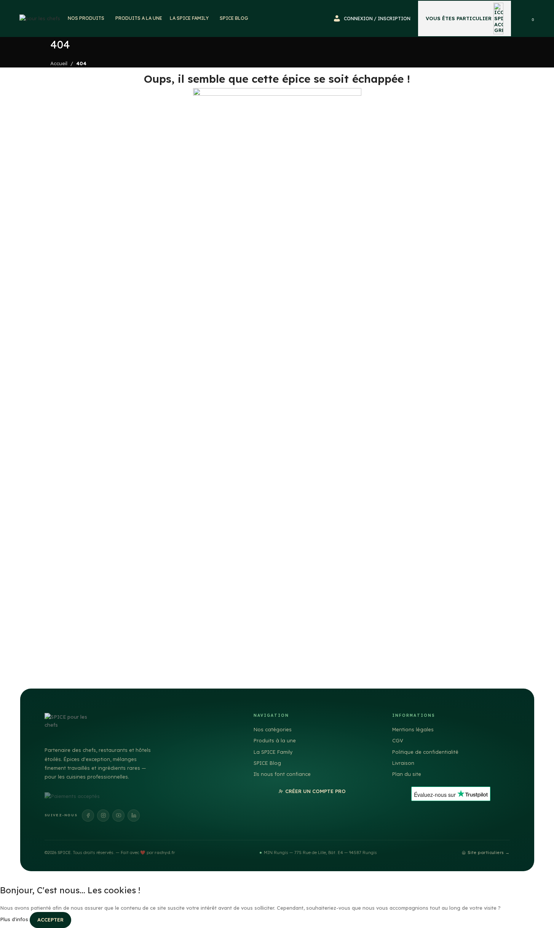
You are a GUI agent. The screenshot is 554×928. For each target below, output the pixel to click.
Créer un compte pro (315, 791)
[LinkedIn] (134, 815)
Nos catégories (273, 729)
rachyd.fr (165, 852)
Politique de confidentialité (425, 752)
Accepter (50, 920)
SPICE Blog (267, 763)
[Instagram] (103, 815)
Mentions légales (413, 729)
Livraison (403, 763)
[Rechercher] (521, 18)
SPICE (64, 852)
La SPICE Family (273, 752)
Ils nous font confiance (282, 774)
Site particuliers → (488, 852)
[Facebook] (88, 815)
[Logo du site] (39, 18)
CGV (397, 740)
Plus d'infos (15, 919)
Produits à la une (275, 740)
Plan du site (406, 774)
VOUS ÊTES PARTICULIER (459, 18)
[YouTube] (118, 815)
